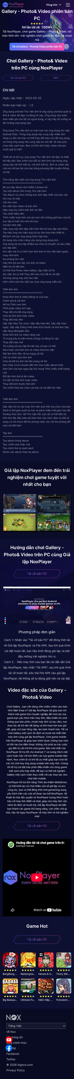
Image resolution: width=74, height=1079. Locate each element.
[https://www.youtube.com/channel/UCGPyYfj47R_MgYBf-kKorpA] (9, 1039)
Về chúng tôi (14, 1037)
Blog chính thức (16, 1042)
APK (56, 77)
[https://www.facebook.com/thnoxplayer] (9, 1048)
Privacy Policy (15, 1070)
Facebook (12, 1053)
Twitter (10, 1059)
